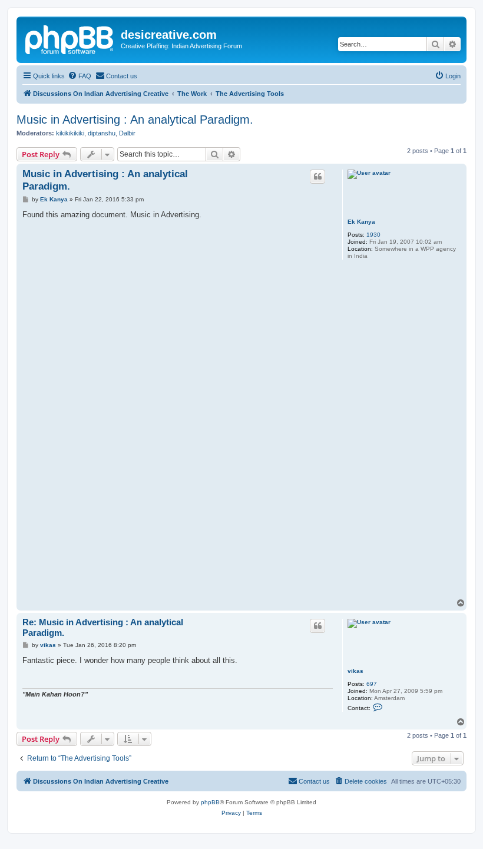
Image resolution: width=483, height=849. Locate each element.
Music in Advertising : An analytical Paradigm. (134, 119)
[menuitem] (79, 76)
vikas (355, 671)
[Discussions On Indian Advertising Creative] (70, 38)
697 (371, 684)
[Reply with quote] (317, 177)
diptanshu (101, 133)
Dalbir (127, 133)
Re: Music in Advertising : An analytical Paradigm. (102, 627)
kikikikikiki (70, 133)
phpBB (210, 802)
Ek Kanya (361, 221)
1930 (373, 234)
